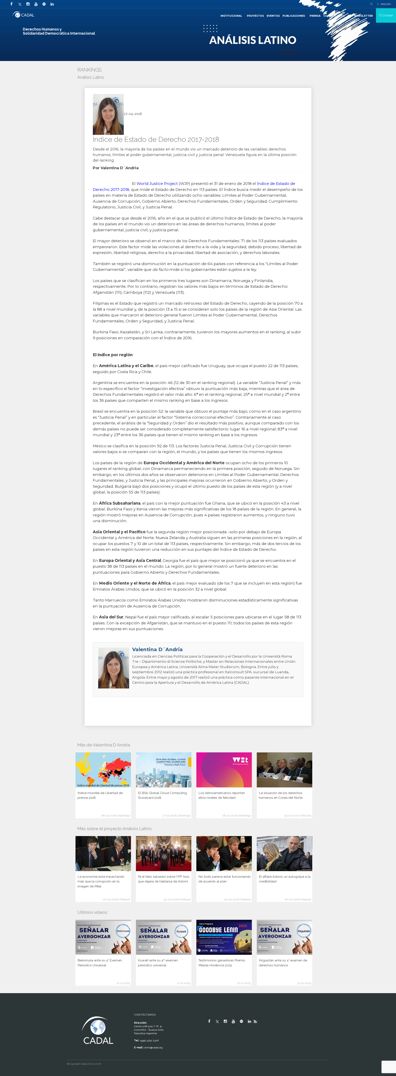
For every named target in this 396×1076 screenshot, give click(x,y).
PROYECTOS (255, 15)
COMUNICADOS (334, 15)
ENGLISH (386, 4)
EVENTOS (273, 15)
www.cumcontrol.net (8, 1012)
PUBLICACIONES (294, 15)
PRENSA (315, 15)
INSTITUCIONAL (231, 15)
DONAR (387, 15)
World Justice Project (157, 183)
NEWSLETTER (363, 15)
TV (349, 15)
